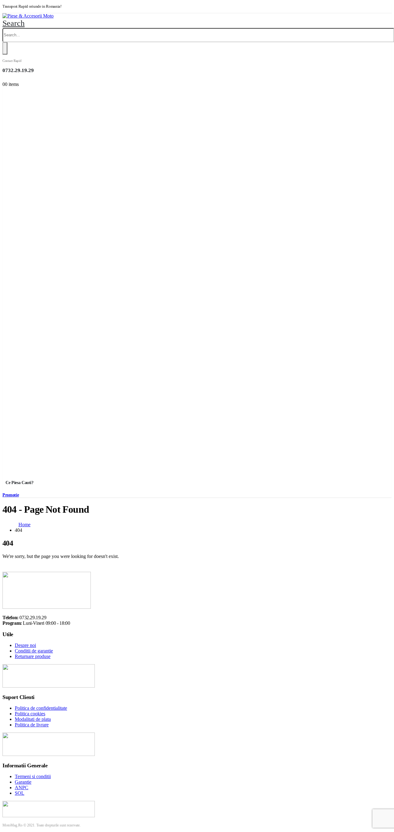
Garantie (23, 782)
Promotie (10, 495)
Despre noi (25, 645)
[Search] (4, 48)
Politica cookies (30, 713)
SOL (19, 793)
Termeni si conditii (33, 776)
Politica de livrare (32, 724)
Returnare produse (32, 656)
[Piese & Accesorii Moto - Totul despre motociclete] (28, 15)
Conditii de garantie (34, 650)
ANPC (21, 787)
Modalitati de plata (33, 719)
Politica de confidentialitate (41, 708)
